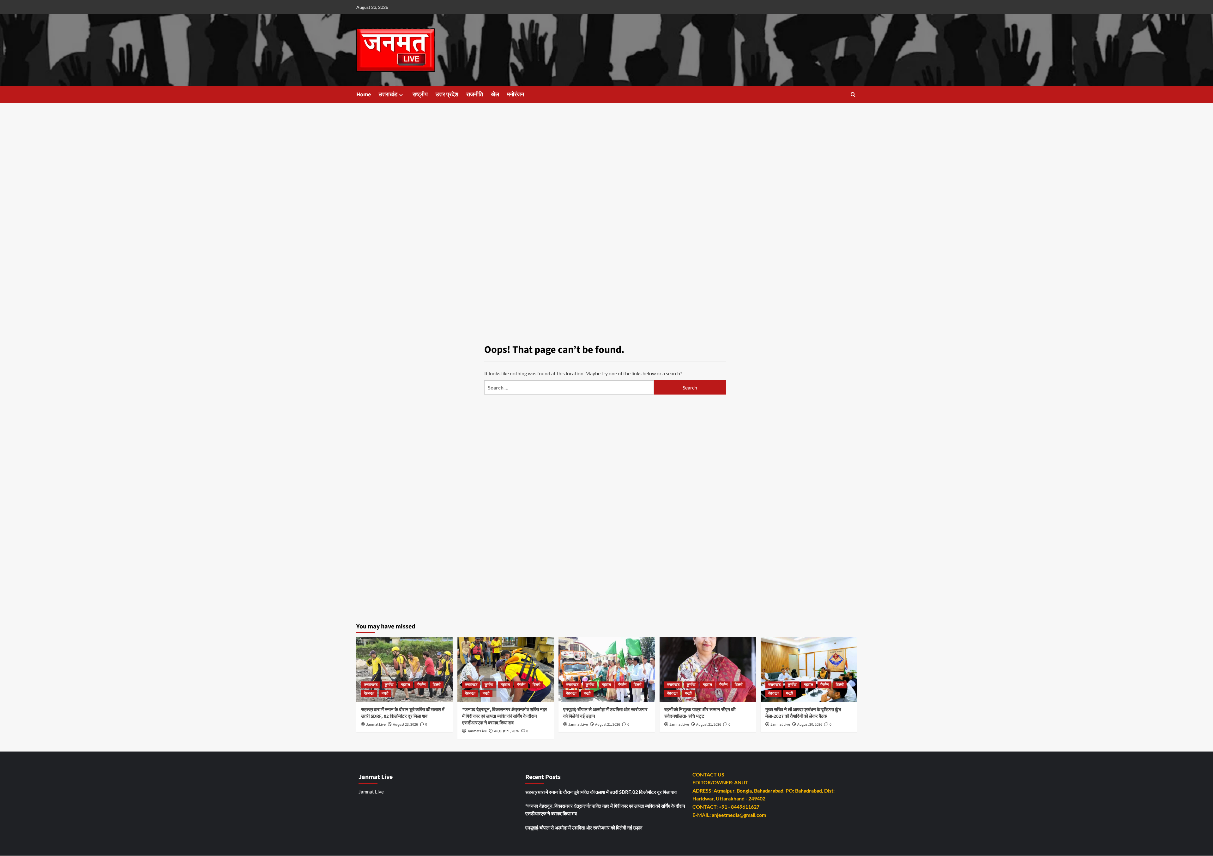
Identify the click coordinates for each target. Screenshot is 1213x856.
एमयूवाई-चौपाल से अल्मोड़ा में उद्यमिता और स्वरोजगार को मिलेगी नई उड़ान (584, 827)
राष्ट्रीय (420, 94)
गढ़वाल (405, 684)
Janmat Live (376, 724)
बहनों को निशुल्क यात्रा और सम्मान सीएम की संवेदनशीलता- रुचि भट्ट (699, 713)
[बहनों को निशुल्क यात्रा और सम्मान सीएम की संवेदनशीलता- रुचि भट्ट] (708, 669)
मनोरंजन (515, 94)
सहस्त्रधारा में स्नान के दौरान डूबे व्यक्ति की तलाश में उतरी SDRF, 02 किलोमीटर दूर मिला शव (402, 713)
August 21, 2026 (506, 731)
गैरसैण (421, 684)
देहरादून (369, 693)
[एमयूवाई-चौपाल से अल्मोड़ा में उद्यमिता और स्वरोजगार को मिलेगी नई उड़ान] (606, 669)
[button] (853, 94)
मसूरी (385, 693)
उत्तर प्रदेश (447, 94)
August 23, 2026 (405, 724)
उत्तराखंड (388, 94)
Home (363, 94)
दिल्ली (437, 684)
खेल (495, 94)
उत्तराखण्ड (370, 684)
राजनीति (474, 94)
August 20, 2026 (809, 724)
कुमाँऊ (389, 684)
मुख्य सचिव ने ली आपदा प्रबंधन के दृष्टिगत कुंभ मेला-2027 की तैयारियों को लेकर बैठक (803, 713)
